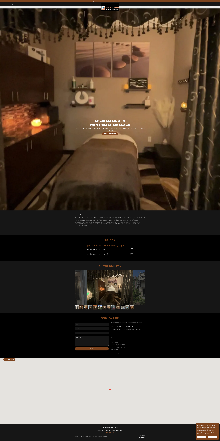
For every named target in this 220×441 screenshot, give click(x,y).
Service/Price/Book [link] (14, 4)
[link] (110, 3)
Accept (212, 436)
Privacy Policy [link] (99, 352)
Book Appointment (110, 133)
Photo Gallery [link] (26, 4)
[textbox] (92, 324)
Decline (202, 436)
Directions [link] (205, 4)
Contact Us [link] (214, 4)
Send (91, 348)
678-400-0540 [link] (115, 334)
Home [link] (4, 4)
